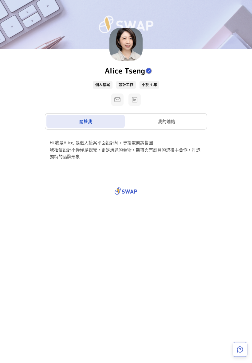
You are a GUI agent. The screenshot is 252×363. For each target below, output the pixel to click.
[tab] (85, 121)
